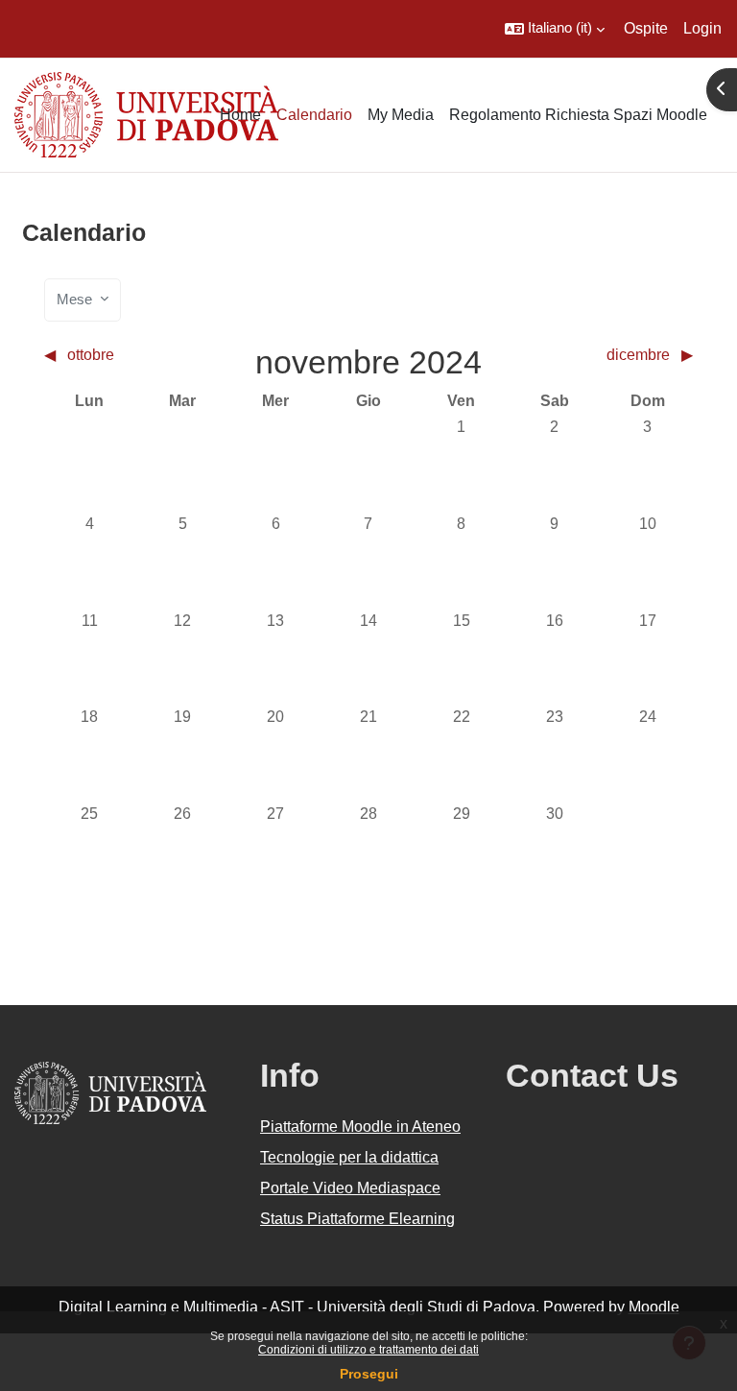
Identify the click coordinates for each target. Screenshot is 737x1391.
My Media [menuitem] (401, 115)
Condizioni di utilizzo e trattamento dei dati (368, 1349)
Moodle (654, 1307)
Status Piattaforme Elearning (357, 1219)
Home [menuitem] (240, 115)
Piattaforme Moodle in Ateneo (360, 1126)
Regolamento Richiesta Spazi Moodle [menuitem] (578, 115)
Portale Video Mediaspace (350, 1188)
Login (702, 28)
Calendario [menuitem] (314, 115)
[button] (554, 29)
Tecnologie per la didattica (349, 1157)
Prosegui (369, 1373)
